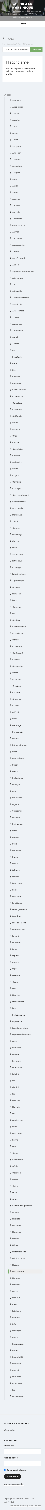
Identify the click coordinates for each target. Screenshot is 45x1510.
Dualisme (16, 850)
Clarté (15, 468)
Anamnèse (17, 218)
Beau (14, 350)
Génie (15, 1166)
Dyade (15, 863)
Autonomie (17, 330)
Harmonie (16, 593)
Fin (13, 1080)
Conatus (16, 528)
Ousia (15, 982)
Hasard (15, 1238)
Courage (16, 679)
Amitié (15, 185)
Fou (14, 1146)
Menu (23, 24)
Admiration (17, 554)
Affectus (16, 159)
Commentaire (19, 501)
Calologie (16, 567)
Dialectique (17, 778)
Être (14, 1008)
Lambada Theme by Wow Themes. (25, 1505)
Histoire (15, 1265)
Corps (15, 672)
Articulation (17, 291)
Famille (15, 1054)
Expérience (17, 1021)
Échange (16, 870)
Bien (14, 370)
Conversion (17, 666)
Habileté (16, 1218)
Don (14, 613)
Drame (15, 837)
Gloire (15, 1186)
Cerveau (16, 429)
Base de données (9, 44)
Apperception (18, 245)
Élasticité (16, 896)
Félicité (15, 1074)
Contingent (17, 653)
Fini (13, 1094)
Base (20, 44)
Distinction (17, 817)
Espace (15, 955)
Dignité (15, 804)
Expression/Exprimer (21, 1034)
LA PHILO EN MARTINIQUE (22, 6)
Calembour (17, 396)
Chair (14, 436)
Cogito (15, 475)
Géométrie (17, 1172)
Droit (14, 843)
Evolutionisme (18, 1015)
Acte (14, 126)
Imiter (15, 1350)
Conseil (15, 639)
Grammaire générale (22, 1205)
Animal (15, 231)
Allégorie (16, 172)
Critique (16, 692)
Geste (15, 133)
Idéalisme (16, 1311)
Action (15, 139)
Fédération (17, 1067)
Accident (16, 120)
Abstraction (17, 107)
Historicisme (28, 44)
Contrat (16, 659)
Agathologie (18, 580)
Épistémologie (19, 574)
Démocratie (18, 732)
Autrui (15, 337)
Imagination (18, 1344)
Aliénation (17, 166)
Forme (15, 1140)
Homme (16, 1278)
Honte (15, 1291)
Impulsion (16, 1370)
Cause (15, 422)
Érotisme (16, 942)
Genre (15, 1153)
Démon (15, 738)
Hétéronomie (18, 1258)
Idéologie (16, 1330)
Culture (15, 705)
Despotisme (18, 758)
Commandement (20, 495)
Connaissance (19, 626)
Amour (15, 192)
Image (15, 1337)
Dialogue (16, 784)
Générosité (17, 1159)
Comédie (16, 482)
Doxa (14, 830)
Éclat (14, 600)
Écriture (15, 876)
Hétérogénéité (19, 1251)
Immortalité (17, 1357)
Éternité (16, 995)
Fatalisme (17, 1061)
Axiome (15, 343)
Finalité (15, 1087)
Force (15, 1126)
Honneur (16, 1284)
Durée (15, 857)
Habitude (16, 1225)
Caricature (17, 409)
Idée (14, 1324)
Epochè (15, 936)
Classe (15, 442)
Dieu (14, 791)
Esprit (14, 968)
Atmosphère (18, 310)
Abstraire (16, 100)
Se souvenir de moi (16, 1470)
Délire (15, 718)
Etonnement (18, 1001)
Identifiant (9, 1445)
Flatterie (16, 1107)
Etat (14, 988)
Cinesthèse (17, 449)
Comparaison (18, 508)
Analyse (16, 205)
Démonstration (19, 745)
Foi (13, 1113)
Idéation (16, 1317)
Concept (16, 587)
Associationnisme (20, 297)
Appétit (16, 251)
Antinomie (17, 238)
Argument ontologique (23, 271)
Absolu (15, 113)
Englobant (17, 916)
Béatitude (17, 357)
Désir (14, 751)
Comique (16, 488)
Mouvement (18, 1396)
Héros (15, 1245)
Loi (13, 1390)
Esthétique (17, 560)
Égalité (15, 889)
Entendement (18, 929)
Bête (14, 363)
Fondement (17, 1120)
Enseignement (19, 922)
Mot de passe (11, 1457)
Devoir (15, 771)
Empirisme (17, 903)
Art (13, 284)
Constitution (18, 646)
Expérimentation (20, 1028)
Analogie (16, 199)
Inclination (17, 1383)
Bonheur (16, 376)
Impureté (16, 1376)
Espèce (15, 962)
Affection (16, 153)
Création (16, 686)
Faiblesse (16, 1047)
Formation (17, 1133)
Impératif (16, 1363)
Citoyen (16, 455)
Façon (15, 1041)
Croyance (17, 699)
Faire (14, 547)
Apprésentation (19, 258)
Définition (16, 712)
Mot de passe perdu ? (14, 1484)
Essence (16, 975)
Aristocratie (17, 278)
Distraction (17, 824)
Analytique (17, 212)
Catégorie (17, 416)
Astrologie (17, 304)
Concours (16, 607)
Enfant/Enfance (19, 909)
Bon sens (16, 383)
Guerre (15, 1212)
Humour (16, 1297)
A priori (15, 264)
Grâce (15, 1199)
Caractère (17, 403)
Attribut (16, 317)
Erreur (15, 949)
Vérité (15, 521)
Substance (17, 811)
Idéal (14, 1304)
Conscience (18, 633)
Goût (14, 1192)
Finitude (16, 1100)
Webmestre (9, 1430)
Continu (16, 620)
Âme (14, 179)
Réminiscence (18, 225)
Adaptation (17, 146)
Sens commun (19, 389)
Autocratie (17, 324)
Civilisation (17, 462)
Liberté (15, 541)
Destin (15, 765)
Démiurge (16, 725)
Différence (17, 797)
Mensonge (17, 514)
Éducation (17, 883)
